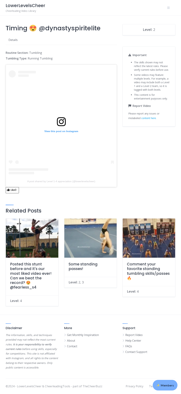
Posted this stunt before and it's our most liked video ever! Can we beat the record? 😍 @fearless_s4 (30, 276)
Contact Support (136, 352)
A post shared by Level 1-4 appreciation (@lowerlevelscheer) (61, 181)
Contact (72, 346)
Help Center (133, 341)
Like (13, 190)
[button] (165, 385)
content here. (148, 118)
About (71, 341)
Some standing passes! (83, 266)
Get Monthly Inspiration (83, 335)
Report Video (134, 335)
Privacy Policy (134, 386)
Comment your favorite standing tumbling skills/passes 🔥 (148, 271)
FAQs (128, 346)
